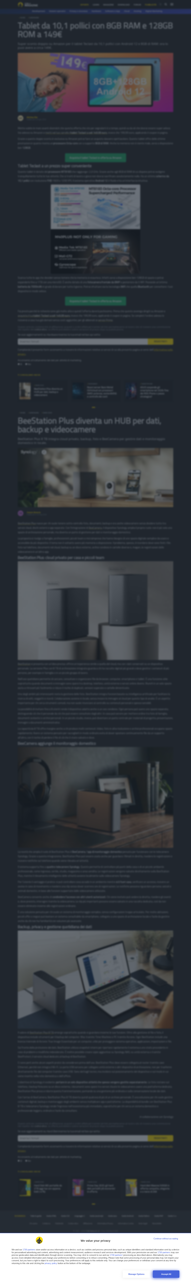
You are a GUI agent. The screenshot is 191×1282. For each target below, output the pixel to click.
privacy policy (51, 1263)
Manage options (136, 1274)
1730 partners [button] (29, 1249)
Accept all (166, 1274)
